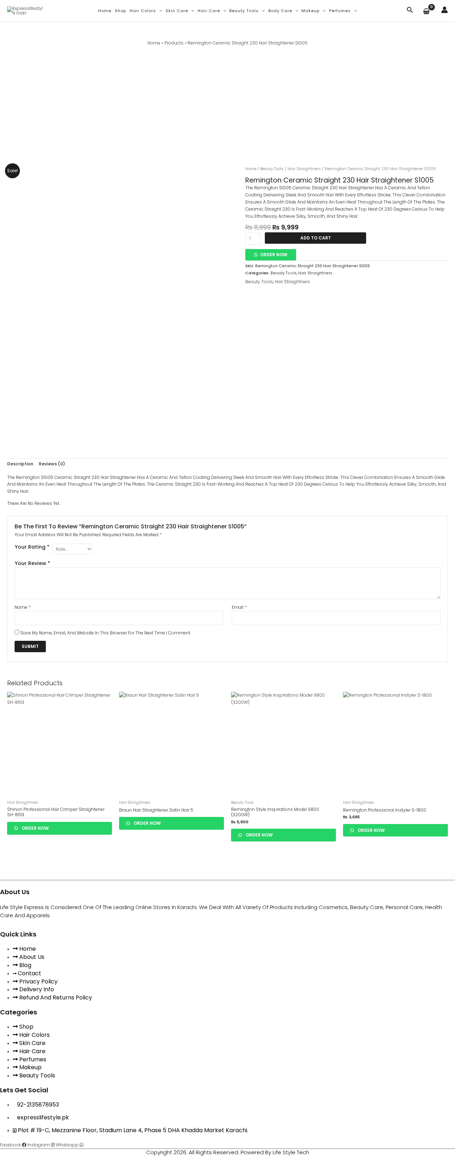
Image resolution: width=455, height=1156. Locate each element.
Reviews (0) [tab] (52, 464)
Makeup (310, 11)
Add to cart (315, 238)
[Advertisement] (227, 100)
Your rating (32, 547)
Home (104, 11)
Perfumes (340, 11)
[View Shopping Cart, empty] (427, 11)
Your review (32, 563)
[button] (159, 10)
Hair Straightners (304, 168)
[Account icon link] (444, 9)
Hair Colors (143, 11)
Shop (120, 11)
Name (23, 607)
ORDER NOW (273, 255)
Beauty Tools (244, 11)
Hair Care (209, 11)
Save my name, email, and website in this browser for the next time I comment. (105, 633)
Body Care (280, 11)
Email (239, 607)
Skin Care (177, 11)
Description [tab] (20, 464)
